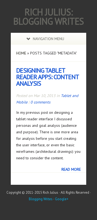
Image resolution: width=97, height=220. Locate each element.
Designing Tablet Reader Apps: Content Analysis (47, 77)
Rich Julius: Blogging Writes (48, 16)
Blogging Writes (41, 199)
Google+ (61, 199)
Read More (71, 169)
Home (21, 53)
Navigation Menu (48, 38)
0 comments (40, 102)
